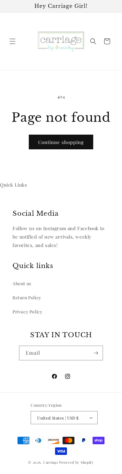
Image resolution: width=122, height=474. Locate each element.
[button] (12, 41)
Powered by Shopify (76, 462)
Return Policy (27, 298)
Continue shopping (61, 142)
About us (22, 283)
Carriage (50, 462)
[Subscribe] (96, 353)
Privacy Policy (27, 312)
